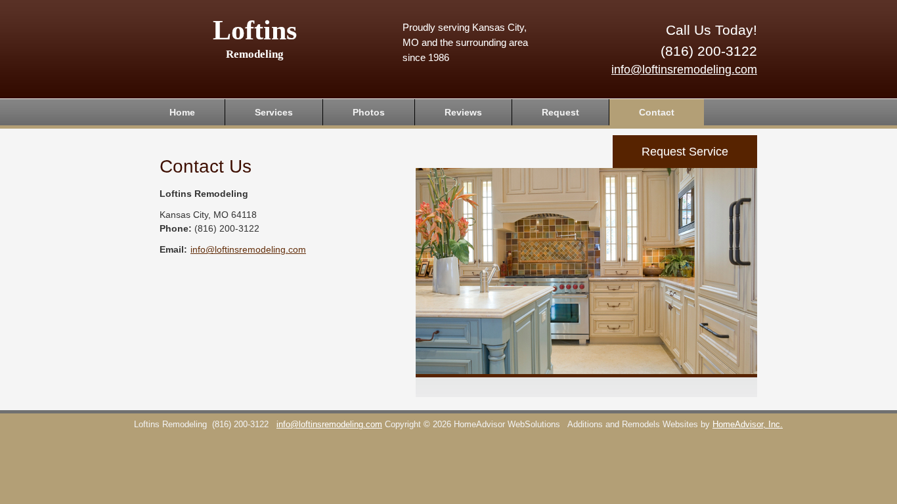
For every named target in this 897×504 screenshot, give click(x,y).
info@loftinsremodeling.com (684, 69)
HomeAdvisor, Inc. (747, 424)
